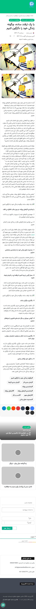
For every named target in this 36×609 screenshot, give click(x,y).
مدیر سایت (29, 33)
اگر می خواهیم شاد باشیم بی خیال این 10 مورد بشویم (18, 434)
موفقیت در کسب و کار (12, 16)
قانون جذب (26, 427)
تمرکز (32, 235)
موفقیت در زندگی (14, 20)
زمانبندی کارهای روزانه (25, 391)
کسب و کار (16, 395)
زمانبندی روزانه (27, 386)
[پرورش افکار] (31, 4)
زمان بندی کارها (13, 382)
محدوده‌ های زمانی (26, 399)
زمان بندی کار (27, 382)
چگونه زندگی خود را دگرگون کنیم (21, 378)
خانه (32, 16)
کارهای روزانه (9, 391)
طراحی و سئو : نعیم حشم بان (10, 600)
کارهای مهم (28, 395)
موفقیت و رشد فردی (24, 16)
